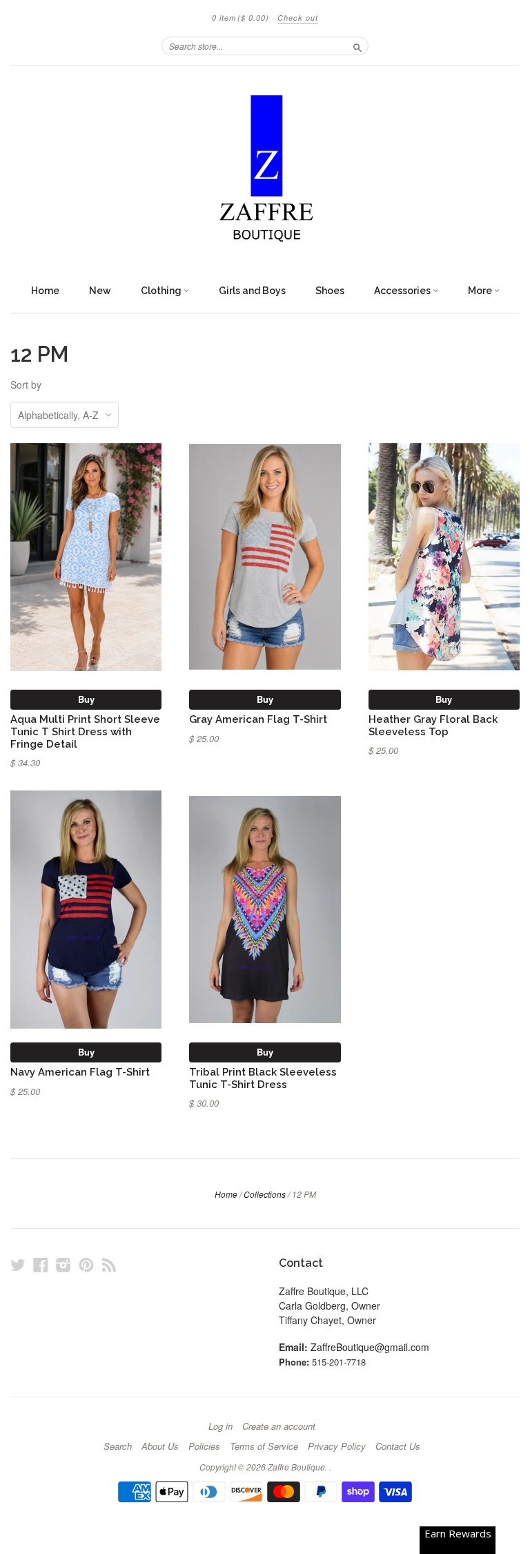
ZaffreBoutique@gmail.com (370, 1347)
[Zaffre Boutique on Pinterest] (86, 1264)
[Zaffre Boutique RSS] (109, 1264)
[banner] (265, 171)
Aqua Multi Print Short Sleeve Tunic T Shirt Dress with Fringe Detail (85, 731)
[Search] (357, 45)
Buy (86, 699)
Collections (265, 1194)
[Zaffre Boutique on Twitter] (18, 1264)
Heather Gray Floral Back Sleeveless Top (433, 725)
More (481, 290)
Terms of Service (264, 1446)
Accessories (403, 290)
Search (118, 1446)
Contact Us (397, 1446)
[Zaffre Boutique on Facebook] (40, 1264)
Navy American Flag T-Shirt (80, 1072)
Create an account (278, 1426)
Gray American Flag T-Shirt (258, 719)
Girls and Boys (252, 290)
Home (45, 290)
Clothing (162, 290)
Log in (220, 1426)
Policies (204, 1446)
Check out (297, 17)
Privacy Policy (337, 1446)
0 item (240, 17)
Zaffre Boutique (296, 1467)
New (100, 290)
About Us (160, 1446)
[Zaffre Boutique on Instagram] (63, 1264)
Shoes (329, 290)
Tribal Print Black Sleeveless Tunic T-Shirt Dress (263, 1078)
